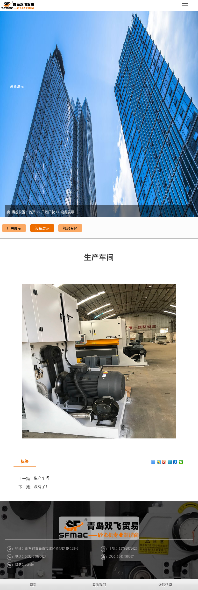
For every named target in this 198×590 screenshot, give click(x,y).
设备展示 (67, 212)
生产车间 (41, 478)
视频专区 (70, 228)
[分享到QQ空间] (159, 462)
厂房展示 (14, 228)
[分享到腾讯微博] (170, 462)
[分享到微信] (181, 462)
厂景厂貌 (48, 212)
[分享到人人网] (175, 462)
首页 (32, 212)
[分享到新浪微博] (164, 462)
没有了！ (41, 487)
